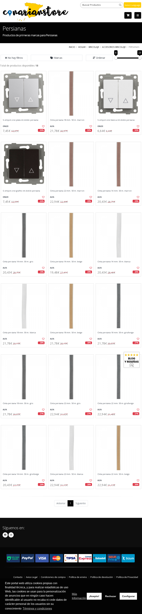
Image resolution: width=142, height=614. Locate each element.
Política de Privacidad (127, 577)
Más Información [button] (79, 596)
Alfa (52, 126)
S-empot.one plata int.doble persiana (20, 120)
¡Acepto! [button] (94, 596)
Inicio (72, 47)
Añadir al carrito (24, 137)
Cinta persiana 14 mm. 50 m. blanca (114, 262)
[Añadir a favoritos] (43, 126)
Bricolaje (94, 47)
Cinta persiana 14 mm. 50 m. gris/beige (21, 474)
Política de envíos (78, 577)
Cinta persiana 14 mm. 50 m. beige (66, 262)
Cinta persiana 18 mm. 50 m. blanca (19, 333)
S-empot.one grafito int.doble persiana (21, 191)
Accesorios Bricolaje (114, 47)
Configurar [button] (128, 596)
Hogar (82, 47)
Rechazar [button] (110, 596)
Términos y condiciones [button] (37, 608)
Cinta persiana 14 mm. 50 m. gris (18, 262)
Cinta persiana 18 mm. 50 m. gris (18, 403)
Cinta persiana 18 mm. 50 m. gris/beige (115, 333)
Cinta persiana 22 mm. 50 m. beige (113, 474)
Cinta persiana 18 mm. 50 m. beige (66, 333)
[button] (56, 58)
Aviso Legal (31, 577)
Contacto (18, 577)
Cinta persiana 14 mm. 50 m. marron (114, 191)
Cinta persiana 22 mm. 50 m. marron (67, 191)
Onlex (5, 126)
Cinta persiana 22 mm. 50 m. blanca (66, 474)
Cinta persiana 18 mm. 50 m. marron (67, 120)
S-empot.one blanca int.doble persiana (116, 120)
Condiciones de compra (53, 577)
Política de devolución (101, 577)
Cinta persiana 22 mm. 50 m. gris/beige (115, 403)
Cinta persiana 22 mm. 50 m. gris (65, 403)
